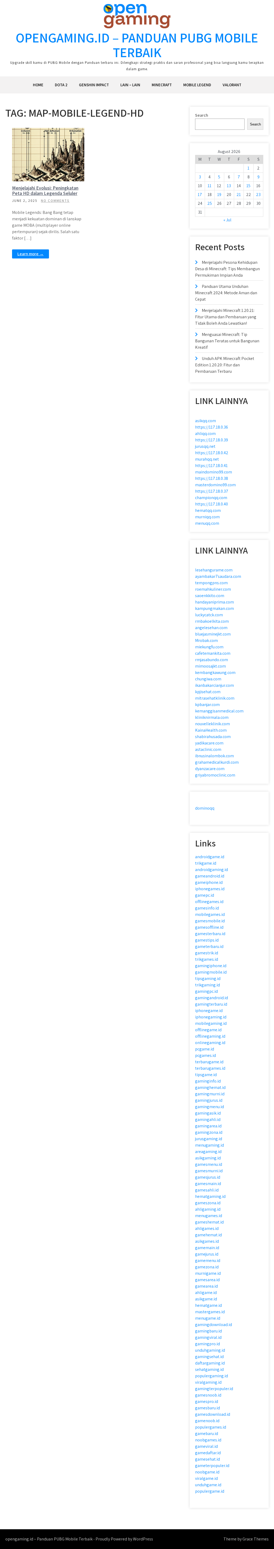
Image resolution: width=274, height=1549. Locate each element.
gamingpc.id (206, 991)
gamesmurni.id (209, 1171)
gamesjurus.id (207, 1177)
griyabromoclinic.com (215, 775)
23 (258, 194)
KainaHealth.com (211, 730)
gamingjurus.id (208, 1100)
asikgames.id (207, 1241)
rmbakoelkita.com (212, 621)
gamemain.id (207, 1247)
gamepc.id (204, 895)
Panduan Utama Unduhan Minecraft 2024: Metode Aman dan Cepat (226, 293)
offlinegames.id (209, 901)
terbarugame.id (209, 1062)
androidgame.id (209, 857)
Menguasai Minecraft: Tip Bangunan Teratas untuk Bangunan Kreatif (227, 341)
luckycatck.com (209, 615)
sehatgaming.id (209, 1369)
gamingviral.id (208, 1337)
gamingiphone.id (210, 965)
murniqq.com (207, 517)
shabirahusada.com (213, 736)
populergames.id (210, 1427)
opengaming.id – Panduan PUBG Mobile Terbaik (137, 45)
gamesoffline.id (209, 927)
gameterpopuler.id (212, 1465)
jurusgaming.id (208, 1139)
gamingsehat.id (209, 1356)
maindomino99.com (213, 472)
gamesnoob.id (208, 1395)
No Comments (55, 200)
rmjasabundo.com (211, 659)
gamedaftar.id (208, 1453)
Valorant (232, 84)
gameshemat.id (209, 1222)
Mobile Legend (197, 84)
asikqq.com (205, 420)
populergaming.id (211, 1376)
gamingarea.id (208, 1126)
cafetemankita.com (212, 653)
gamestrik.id (206, 953)
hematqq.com (208, 510)
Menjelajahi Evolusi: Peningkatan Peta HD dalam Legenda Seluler (45, 190)
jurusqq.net (205, 446)
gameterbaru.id (209, 946)
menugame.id (207, 1318)
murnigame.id (208, 1273)
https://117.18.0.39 (211, 440)
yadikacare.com (209, 743)
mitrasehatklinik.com (214, 698)
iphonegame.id (209, 1010)
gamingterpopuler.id (214, 1388)
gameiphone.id (209, 882)
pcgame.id (204, 1049)
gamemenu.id (207, 1260)
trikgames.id (206, 959)
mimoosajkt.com (210, 666)
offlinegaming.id (210, 1036)
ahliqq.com (205, 433)
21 (239, 194)
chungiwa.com (208, 679)
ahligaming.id (207, 1209)
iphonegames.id (209, 889)
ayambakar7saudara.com (218, 576)
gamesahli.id (207, 1190)
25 (209, 203)
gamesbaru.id (207, 1408)
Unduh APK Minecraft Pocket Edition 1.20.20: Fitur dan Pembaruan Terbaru (224, 365)
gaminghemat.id (210, 1087)
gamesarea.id (207, 1280)
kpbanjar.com (207, 704)
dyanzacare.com (209, 768)
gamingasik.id (208, 1113)
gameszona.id (207, 1203)
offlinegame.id (208, 1030)
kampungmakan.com (214, 608)
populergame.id (209, 1491)
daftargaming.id (210, 1363)
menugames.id (208, 1215)
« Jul (227, 220)
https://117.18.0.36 (211, 427)
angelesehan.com (211, 627)
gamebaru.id (206, 1433)
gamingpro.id (207, 1344)
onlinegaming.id (210, 1042)
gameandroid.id (209, 876)
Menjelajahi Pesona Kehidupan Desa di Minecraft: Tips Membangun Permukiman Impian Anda (227, 269)
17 (200, 194)
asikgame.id (206, 1299)
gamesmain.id (208, 1183)
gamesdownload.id (212, 1414)
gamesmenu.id (208, 1164)
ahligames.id (207, 1228)
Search (201, 115)
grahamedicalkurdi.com (217, 762)
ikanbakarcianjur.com (214, 685)
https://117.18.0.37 (211, 491)
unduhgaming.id (210, 1350)
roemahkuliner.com (213, 589)
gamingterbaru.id (211, 1004)
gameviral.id (206, 1446)
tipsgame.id (206, 1074)
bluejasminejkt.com (213, 634)
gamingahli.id (207, 1119)
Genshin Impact (94, 84)
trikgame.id (205, 863)
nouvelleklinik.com (212, 724)
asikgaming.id (208, 1158)
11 (209, 186)
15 (248, 186)
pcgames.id (205, 1055)
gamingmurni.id (209, 1094)
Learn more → (30, 254)
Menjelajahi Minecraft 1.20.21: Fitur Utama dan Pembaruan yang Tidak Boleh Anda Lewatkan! (225, 317)
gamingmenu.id (209, 1106)
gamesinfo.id (207, 908)
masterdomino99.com (215, 485)
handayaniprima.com (214, 602)
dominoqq (204, 808)
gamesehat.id (207, 1459)
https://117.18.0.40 (211, 504)
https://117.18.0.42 (211, 453)
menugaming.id (209, 1145)
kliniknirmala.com (212, 717)
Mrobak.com (206, 640)
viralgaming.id (208, 1382)
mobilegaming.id (211, 1023)
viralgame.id (206, 1478)
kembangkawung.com (215, 672)
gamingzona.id (208, 1132)
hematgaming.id (210, 1196)
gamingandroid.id (211, 998)
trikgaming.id (207, 985)
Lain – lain (130, 84)
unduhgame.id (208, 1485)
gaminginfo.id (208, 1081)
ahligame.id (206, 1292)
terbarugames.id (210, 1068)
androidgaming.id (211, 869)
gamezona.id (207, 1267)
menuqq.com (207, 523)
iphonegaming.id (210, 1017)
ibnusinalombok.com (214, 756)
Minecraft (162, 84)
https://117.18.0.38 (211, 478)
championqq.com (211, 497)
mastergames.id (210, 1312)
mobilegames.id (210, 914)
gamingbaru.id (208, 1331)
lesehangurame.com (214, 570)
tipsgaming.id (207, 978)
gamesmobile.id (210, 921)
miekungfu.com (209, 647)
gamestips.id (207, 940)
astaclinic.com (208, 749)
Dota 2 (61, 84)
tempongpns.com (211, 583)
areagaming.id (208, 1151)
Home (38, 84)
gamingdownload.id (213, 1324)
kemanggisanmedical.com (219, 711)
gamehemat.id (208, 1235)
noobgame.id (207, 1472)
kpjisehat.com (207, 692)
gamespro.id (206, 1401)
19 (219, 194)
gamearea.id (206, 1286)
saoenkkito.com (209, 595)
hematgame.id (208, 1305)
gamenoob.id (207, 1420)
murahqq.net (207, 459)
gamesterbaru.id (210, 933)
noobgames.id (208, 1440)
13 (229, 186)
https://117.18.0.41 (211, 465)
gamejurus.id (206, 1254)
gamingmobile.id (211, 972)
